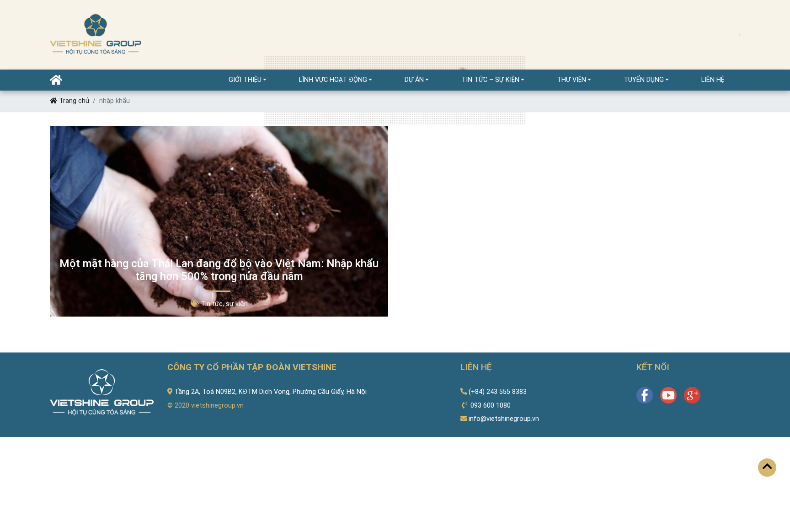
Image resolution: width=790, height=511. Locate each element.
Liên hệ (712, 80)
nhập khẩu (114, 101)
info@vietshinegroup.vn (504, 419)
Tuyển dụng (644, 80)
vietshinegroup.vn (217, 405)
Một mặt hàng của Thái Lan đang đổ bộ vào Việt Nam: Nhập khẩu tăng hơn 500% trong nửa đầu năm (219, 270)
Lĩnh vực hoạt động (333, 80)
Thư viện (571, 80)
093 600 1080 (490, 405)
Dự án (414, 80)
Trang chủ (73, 101)
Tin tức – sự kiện (490, 80)
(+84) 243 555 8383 (498, 392)
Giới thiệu (245, 80)
